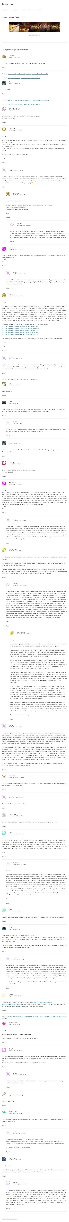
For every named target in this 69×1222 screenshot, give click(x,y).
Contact (39, 10)
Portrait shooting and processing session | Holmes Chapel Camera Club (28, 74)
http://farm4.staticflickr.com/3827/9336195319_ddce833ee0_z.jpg (20, 330)
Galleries (30, 10)
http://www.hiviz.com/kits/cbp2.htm (16, 207)
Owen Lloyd (8, 4)
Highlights (15, 10)
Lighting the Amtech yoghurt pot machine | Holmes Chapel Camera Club (28, 100)
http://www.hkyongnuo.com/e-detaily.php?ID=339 (16, 765)
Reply (3, 67)
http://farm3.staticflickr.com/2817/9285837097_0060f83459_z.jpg (20, 332)
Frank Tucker (13, 1158)
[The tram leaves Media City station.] (14, 27)
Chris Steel (12, 776)
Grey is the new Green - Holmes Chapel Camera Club (23, 379)
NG (10, 1093)
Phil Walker (12, 482)
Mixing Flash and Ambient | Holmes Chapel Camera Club (24, 104)
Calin (10, 909)
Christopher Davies (14, 108)
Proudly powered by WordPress (9, 1219)
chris (10, 442)
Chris (10, 82)
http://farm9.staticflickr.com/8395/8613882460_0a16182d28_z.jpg (20, 334)
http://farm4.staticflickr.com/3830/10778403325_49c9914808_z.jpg (20, 328)
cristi (10, 383)
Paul (10, 401)
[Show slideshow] (34, 35)
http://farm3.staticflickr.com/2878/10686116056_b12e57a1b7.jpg (20, 326)
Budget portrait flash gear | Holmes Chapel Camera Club (24, 78)
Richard (11, 994)
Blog (23, 10)
